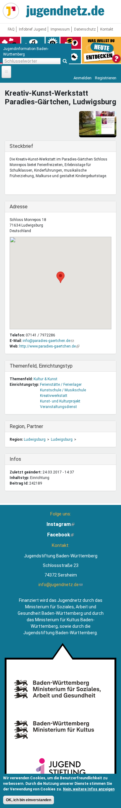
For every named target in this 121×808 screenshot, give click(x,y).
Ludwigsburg (35, 439)
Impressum (60, 29)
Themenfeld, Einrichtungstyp (41, 366)
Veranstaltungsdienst (58, 407)
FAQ (11, 29)
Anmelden (83, 78)
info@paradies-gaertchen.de (48, 341)
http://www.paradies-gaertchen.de (49, 346)
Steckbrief (22, 146)
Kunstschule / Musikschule (63, 390)
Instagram (60, 524)
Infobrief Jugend (32, 29)
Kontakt (106, 29)
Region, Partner (26, 426)
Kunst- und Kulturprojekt (60, 401)
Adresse (22, 207)
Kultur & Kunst (45, 379)
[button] (60, 277)
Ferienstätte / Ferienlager (61, 384)
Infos (22, 459)
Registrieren (105, 78)
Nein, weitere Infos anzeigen (88, 789)
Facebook (60, 535)
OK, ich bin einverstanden (28, 800)
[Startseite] (11, 11)
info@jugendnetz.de (60, 584)
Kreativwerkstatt (53, 396)
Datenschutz (85, 29)
